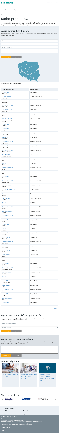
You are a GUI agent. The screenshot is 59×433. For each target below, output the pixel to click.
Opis (15, 10)
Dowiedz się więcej (6, 427)
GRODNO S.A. (5, 101)
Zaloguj (50, 2)
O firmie (6, 10)
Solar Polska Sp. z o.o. (7, 109)
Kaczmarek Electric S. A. (7, 105)
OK (3, 430)
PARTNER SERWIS (6, 154)
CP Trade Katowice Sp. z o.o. (8, 96)
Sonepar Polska (5, 92)
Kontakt (56, 2)
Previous (3, 399)
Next (55, 399)
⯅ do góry (54, 308)
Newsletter (27, 414)
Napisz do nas (9, 414)
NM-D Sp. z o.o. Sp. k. (7, 118)
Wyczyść (16, 57)
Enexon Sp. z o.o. (6, 114)
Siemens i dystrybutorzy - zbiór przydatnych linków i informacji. (29, 376)
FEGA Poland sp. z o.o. (7, 198)
